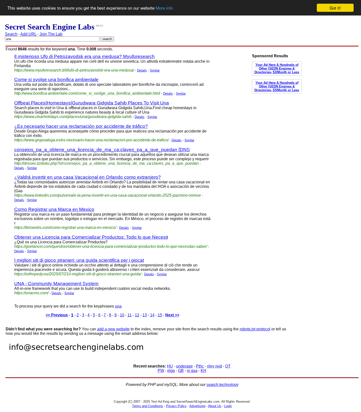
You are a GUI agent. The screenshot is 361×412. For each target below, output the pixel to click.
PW (161, 370)
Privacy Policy (176, 406)
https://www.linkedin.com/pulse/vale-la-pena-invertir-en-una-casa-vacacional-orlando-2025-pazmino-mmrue (107, 195)
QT (228, 366)
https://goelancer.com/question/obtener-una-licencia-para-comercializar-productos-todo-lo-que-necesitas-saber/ (110, 246)
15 (160, 315)
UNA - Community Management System (56, 283)
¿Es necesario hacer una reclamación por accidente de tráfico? (81, 126)
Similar (155, 70)
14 (152, 315)
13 (144, 315)
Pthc (200, 366)
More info (164, 8)
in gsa (192, 370)
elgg (171, 370)
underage (184, 366)
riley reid (214, 366)
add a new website (113, 329)
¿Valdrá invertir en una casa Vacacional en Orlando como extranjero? (87, 177)
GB (181, 370)
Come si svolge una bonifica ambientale (56, 79)
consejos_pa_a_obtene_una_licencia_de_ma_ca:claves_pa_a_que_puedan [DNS (102, 149)
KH (203, 370)
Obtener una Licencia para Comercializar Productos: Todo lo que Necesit (91, 237)
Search (11, 34)
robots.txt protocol (255, 329)
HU (170, 366)
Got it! (335, 8)
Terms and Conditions (147, 406)
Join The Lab (51, 34)
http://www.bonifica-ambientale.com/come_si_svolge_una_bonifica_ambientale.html (87, 93)
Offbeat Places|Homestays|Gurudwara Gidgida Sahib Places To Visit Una (91, 102)
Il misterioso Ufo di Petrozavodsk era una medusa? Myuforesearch (84, 56)
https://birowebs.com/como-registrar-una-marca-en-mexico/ (65, 227)
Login (228, 406)
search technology (222, 385)
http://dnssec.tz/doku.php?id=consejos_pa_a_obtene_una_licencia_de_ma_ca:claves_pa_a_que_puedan (106, 163)
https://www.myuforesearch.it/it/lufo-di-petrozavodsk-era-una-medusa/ (74, 70)
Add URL (28, 34)
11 (129, 315)
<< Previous (57, 315)
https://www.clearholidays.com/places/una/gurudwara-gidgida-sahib (73, 117)
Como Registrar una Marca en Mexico (54, 209)
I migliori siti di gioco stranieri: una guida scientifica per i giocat (79, 260)
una (118, 306)
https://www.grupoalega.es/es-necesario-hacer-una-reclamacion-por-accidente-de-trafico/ (91, 140)
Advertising (197, 406)
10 (122, 315)
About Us (214, 406)
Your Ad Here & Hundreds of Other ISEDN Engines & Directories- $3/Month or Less (276, 68)
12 (137, 315)
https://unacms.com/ (31, 293)
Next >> (172, 315)
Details (142, 70)
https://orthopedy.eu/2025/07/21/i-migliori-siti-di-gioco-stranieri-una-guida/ (77, 274)
